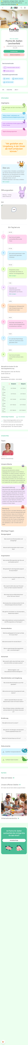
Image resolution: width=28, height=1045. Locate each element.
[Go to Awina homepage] (14, 8)
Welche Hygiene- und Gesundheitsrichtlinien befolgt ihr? (13, 670)
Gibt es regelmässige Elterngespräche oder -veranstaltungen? (13, 649)
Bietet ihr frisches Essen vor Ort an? (11, 738)
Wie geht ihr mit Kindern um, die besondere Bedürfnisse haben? (13, 612)
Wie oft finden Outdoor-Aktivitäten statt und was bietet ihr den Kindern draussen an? (13, 710)
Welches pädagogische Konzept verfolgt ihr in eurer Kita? (13, 634)
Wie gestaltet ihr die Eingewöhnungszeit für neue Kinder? (13, 569)
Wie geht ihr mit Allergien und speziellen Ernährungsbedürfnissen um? (13, 730)
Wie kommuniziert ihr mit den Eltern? (11, 641)
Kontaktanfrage (14, 51)
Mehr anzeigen (6, 181)
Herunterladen (21, 416)
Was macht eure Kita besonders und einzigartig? (13, 539)
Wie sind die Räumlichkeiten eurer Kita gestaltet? (13, 683)
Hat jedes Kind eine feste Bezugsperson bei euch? (13, 578)
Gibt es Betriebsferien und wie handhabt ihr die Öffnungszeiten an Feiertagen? (13, 621)
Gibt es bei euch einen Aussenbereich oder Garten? (13, 692)
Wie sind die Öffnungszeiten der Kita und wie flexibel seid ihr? (13, 561)
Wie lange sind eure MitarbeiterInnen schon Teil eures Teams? (13, 595)
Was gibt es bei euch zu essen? (10, 723)
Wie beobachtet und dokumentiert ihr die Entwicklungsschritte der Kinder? (13, 604)
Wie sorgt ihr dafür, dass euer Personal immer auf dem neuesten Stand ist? (13, 586)
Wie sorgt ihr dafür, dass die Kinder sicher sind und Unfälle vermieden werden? (13, 662)
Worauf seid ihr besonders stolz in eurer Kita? (13, 548)
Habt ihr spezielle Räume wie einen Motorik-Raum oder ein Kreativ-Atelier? (13, 700)
